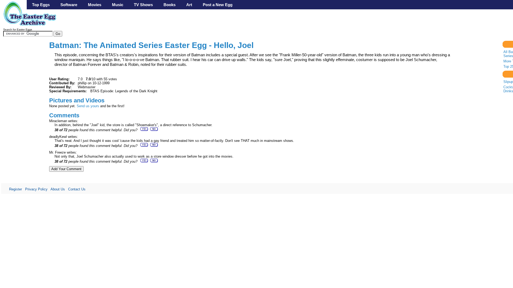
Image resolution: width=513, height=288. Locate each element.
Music (117, 4)
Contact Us (77, 189)
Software (68, 4)
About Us (57, 189)
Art (189, 4)
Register (15, 189)
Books (170, 4)
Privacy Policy (36, 189)
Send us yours (88, 106)
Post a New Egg (217, 4)
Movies (94, 4)
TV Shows (143, 4)
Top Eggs (41, 4)
